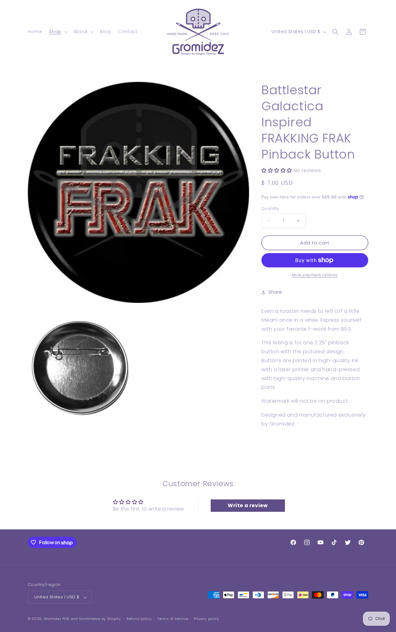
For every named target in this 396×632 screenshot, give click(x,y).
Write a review (248, 505)
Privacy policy (206, 619)
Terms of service (172, 619)
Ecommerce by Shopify (100, 619)
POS (66, 619)
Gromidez (53, 619)
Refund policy (139, 619)
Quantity (270, 208)
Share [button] (275, 292)
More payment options (315, 275)
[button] (57, 31)
